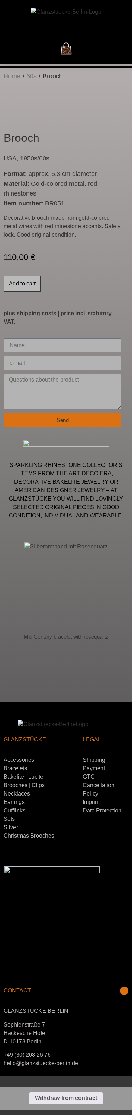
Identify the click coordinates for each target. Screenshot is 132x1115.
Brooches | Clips (24, 785)
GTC (89, 777)
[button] (66, 27)
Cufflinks (14, 810)
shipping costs (36, 313)
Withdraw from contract (66, 1098)
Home (12, 76)
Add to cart (22, 283)
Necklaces (17, 794)
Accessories (19, 760)
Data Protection (102, 810)
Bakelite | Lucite (23, 777)
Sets (9, 819)
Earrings (14, 802)
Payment (94, 768)
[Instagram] (124, 991)
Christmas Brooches (29, 836)
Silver (11, 827)
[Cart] (66, 48)
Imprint (91, 802)
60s (31, 76)
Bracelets (15, 768)
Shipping (94, 760)
